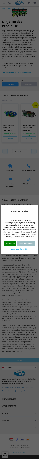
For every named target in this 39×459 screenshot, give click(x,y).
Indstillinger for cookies (19, 249)
